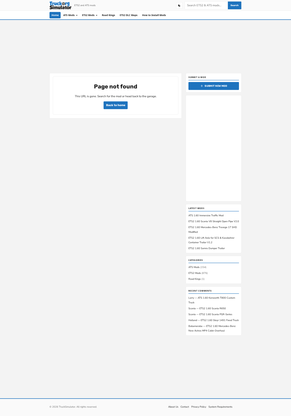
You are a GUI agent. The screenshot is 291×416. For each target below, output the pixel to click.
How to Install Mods (154, 15)
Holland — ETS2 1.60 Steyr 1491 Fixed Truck (213, 320)
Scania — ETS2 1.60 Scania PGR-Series (210, 314)
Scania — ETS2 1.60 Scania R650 (207, 308)
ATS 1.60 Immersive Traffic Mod (205, 215)
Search (235, 5)
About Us (173, 406)
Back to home (115, 105)
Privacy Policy (198, 406)
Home (55, 15)
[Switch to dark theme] (179, 5)
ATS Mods (69, 15)
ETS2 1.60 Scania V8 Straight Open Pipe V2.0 (213, 221)
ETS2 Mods (88, 15)
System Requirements (220, 406)
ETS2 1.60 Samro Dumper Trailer (206, 248)
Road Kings (108, 15)
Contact (185, 406)
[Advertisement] (145, 45)
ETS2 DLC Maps (128, 15)
